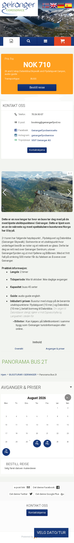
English (53, 5)
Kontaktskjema (37, 150)
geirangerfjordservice (42, 135)
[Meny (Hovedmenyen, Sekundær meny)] (45, 41)
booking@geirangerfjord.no (45, 122)
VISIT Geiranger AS (41, 140)
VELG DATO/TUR (51, 532)
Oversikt (19, 348)
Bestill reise (37, 87)
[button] (62, 41)
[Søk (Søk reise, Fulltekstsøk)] (28, 41)
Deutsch (61, 5)
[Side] (11, 41)
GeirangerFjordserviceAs (44, 130)
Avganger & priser (55, 348)
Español (68, 5)
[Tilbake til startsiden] (19, 8)
